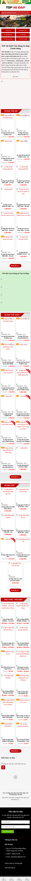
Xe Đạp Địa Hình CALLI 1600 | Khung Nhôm (8, 440)
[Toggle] (3, 840)
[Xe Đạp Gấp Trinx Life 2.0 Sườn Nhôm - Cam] (15, 568)
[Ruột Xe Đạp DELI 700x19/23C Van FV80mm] (23, 682)
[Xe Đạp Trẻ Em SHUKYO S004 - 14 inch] (8, 195)
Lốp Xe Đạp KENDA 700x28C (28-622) (23, 644)
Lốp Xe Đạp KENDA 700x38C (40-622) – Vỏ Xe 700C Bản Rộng (23, 620)
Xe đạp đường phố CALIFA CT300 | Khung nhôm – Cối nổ (23, 466)
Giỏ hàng (27, 879)
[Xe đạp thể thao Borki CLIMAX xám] (8, 121)
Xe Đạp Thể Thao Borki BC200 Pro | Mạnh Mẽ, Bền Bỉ (23, 133)
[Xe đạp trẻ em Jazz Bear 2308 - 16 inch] (23, 219)
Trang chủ (8, 30)
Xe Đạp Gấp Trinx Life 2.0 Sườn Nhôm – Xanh (23, 555)
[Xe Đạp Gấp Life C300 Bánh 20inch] (8, 495)
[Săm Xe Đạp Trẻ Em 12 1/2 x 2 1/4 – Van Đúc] (23, 706)
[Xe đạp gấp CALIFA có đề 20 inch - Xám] (23, 495)
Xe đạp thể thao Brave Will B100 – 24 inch (7, 255)
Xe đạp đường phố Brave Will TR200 (8, 363)
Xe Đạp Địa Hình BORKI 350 (8, 414)
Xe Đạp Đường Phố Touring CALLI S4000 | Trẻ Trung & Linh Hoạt (23, 440)
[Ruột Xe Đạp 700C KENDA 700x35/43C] (8, 730)
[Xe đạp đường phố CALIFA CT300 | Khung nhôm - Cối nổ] (23, 453)
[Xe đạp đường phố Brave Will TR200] (8, 350)
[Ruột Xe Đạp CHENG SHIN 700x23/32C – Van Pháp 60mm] (8, 706)
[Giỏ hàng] (29, 7)
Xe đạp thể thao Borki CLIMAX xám (7, 133)
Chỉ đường (19, 879)
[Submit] (28, 12)
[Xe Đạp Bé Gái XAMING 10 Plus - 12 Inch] (23, 242)
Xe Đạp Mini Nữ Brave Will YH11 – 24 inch (7, 229)
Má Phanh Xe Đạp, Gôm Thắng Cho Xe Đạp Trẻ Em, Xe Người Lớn (23, 668)
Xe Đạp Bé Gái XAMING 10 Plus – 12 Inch (23, 253)
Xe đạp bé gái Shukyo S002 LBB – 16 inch (23, 181)
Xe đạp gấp (23, 34)
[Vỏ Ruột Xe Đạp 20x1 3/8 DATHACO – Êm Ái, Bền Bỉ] (8, 633)
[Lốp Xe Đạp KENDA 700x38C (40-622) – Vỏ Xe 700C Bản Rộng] (23, 609)
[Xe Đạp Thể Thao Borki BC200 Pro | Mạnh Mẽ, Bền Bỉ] (23, 121)
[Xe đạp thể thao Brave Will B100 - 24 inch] (8, 242)
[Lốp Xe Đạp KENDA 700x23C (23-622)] (8, 681)
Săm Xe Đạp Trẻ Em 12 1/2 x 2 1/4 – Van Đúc (23, 716)
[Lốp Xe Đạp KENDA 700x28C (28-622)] (23, 633)
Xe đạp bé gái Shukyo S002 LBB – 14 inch (7, 181)
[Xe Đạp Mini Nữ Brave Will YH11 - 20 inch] (23, 195)
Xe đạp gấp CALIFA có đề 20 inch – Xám (23, 505)
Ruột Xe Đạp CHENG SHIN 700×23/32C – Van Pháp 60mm (8, 716)
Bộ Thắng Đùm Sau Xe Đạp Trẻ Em (8, 668)
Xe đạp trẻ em (22, 30)
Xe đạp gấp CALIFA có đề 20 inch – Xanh (23, 531)
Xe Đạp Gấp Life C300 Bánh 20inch (8, 507)
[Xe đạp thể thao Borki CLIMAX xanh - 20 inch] (23, 147)
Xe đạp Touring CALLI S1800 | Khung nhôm (23, 414)
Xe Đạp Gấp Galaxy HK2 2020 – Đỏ (8, 531)
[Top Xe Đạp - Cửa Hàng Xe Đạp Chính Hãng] (15, 7)
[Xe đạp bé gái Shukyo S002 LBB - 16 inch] (23, 172)
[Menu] (2, 7)
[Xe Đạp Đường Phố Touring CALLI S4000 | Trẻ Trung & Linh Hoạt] (23, 428)
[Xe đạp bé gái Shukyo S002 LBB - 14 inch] (8, 172)
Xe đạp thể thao (8, 34)
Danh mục (11, 879)
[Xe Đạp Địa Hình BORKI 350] (8, 402)
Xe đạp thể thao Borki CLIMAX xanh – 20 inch (23, 156)
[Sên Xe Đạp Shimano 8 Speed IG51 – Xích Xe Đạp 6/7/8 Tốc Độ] (23, 730)
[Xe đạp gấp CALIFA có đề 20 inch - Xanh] (23, 521)
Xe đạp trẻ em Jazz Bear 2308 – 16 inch (23, 229)
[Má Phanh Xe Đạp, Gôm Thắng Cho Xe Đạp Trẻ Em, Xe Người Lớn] (23, 657)
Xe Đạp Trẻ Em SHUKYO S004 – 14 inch (8, 205)
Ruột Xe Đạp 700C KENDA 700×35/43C (8, 740)
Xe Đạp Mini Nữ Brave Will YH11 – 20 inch (23, 205)
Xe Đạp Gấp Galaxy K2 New (8, 555)
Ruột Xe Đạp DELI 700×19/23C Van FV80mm (23, 692)
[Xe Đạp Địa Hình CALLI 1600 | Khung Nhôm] (8, 428)
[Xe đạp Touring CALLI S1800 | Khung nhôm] (23, 402)
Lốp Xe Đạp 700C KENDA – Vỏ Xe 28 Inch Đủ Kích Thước (8, 620)
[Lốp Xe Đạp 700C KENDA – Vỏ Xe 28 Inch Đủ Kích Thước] (8, 609)
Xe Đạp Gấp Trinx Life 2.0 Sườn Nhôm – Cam (15, 579)
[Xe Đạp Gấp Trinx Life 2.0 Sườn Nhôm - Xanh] (23, 544)
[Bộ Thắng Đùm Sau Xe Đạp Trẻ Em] (8, 657)
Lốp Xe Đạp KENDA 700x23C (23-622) (8, 692)
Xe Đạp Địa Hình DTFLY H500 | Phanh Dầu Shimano (23, 388)
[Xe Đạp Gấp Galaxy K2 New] (8, 545)
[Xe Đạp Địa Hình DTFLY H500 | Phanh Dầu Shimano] (23, 376)
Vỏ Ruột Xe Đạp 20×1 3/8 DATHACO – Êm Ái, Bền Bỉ (8, 644)
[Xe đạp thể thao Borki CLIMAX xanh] (8, 147)
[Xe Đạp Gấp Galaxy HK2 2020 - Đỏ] (8, 520)
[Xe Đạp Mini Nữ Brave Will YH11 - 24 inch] (8, 219)
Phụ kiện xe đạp (23, 39)
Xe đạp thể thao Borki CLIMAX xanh (7, 159)
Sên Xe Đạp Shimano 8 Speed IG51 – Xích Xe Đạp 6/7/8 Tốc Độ (23, 740)
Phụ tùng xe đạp (8, 39)
